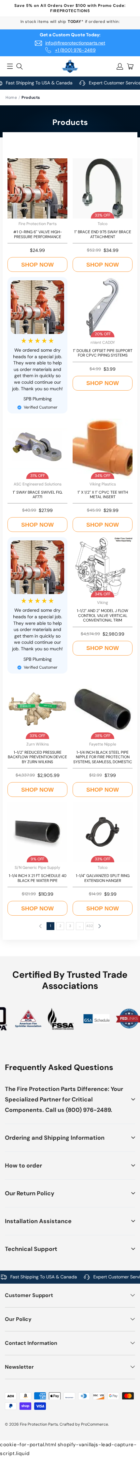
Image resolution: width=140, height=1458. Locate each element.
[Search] (19, 66)
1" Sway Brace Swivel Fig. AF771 (38, 495)
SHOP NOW (37, 264)
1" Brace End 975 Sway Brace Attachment (102, 234)
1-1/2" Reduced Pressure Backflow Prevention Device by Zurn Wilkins (37, 757)
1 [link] (50, 925)
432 (89, 925)
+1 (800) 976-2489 (75, 50)
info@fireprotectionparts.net (75, 43)
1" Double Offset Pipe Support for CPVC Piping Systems (103, 353)
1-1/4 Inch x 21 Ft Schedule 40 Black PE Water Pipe (37, 878)
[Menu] (10, 66)
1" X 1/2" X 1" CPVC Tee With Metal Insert (102, 495)
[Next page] (99, 926)
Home (11, 97)
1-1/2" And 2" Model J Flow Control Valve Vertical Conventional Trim (102, 615)
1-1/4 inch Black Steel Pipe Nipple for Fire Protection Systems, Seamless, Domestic (102, 757)
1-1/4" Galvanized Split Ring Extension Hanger (103, 878)
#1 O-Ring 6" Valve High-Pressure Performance (37, 234)
